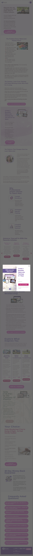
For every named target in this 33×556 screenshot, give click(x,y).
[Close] (29, 266)
